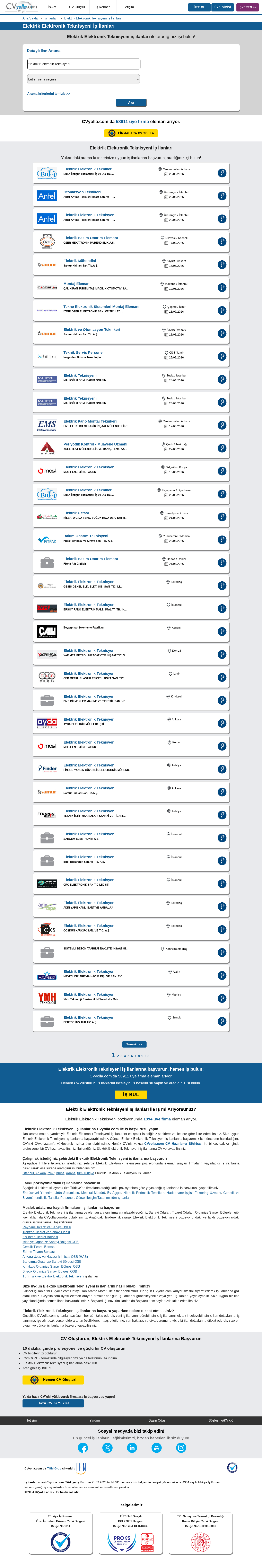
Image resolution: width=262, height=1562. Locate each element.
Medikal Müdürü (93, 1193)
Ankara (40, 1173)
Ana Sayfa (30, 18)
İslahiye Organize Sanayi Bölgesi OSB (51, 1242)
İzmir (50, 1173)
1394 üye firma (157, 1119)
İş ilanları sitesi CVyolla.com (44, 1482)
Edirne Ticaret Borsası (39, 1251)
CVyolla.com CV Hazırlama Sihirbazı (173, 1143)
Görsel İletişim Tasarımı (93, 1197)
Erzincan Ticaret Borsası (40, 1237)
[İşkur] (232, 1471)
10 (147, 1056)
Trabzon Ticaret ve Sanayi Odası (46, 1232)
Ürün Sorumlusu (67, 1193)
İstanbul (28, 1173)
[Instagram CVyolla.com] (181, 1451)
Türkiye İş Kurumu (78, 1482)
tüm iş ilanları (121, 1197)
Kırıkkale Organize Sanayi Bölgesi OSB (51, 1266)
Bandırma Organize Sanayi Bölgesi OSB (52, 1261)
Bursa (60, 1173)
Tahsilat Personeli (61, 1197)
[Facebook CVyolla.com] (83, 1451)
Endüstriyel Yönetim (37, 1193)
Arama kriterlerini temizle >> (48, 93)
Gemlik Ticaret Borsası (39, 1247)
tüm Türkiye (85, 1173)
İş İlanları (51, 18)
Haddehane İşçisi (180, 1193)
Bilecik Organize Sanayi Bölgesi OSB (50, 1271)
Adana (71, 1173)
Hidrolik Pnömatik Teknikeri (143, 1193)
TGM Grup (54, 1468)
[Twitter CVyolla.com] (107, 1451)
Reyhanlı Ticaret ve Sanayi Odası (47, 1227)
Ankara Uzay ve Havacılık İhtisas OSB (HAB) (55, 1256)
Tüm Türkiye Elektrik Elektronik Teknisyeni (53, 1276)
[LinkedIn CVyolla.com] (132, 1451)
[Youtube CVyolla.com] (156, 1451)
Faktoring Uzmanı (208, 1193)
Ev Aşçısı (114, 1193)
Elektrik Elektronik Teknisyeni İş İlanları (92, 18)
